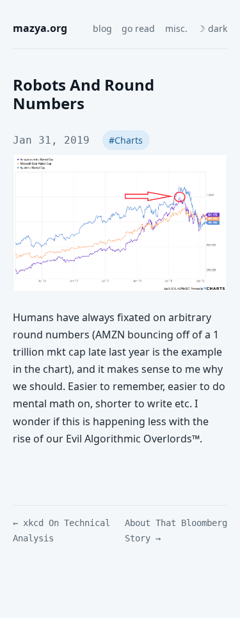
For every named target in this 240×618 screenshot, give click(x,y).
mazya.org (40, 28)
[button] (212, 29)
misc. (176, 28)
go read (138, 28)
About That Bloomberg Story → (176, 530)
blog (102, 28)
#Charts (126, 140)
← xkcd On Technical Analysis (61, 530)
